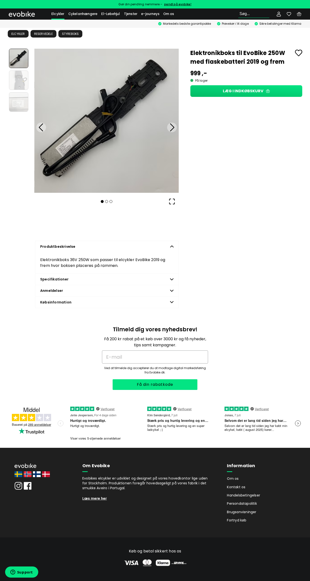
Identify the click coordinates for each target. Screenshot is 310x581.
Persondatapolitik (242, 503)
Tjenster (131, 14)
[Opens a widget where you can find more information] (21, 572)
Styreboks (70, 34)
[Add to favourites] (298, 53)
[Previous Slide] (41, 127)
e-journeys (150, 14)
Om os (168, 14)
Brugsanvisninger (241, 512)
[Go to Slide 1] (18, 58)
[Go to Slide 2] (18, 80)
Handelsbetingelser (243, 495)
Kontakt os (236, 487)
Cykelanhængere (83, 14)
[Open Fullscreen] (172, 201)
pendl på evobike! (177, 4)
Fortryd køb (236, 520)
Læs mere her (94, 498)
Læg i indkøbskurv (243, 91)
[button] (106, 121)
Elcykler (57, 14)
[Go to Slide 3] (18, 102)
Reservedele (43, 34)
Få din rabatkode (155, 384)
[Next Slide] (172, 127)
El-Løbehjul (110, 14)
